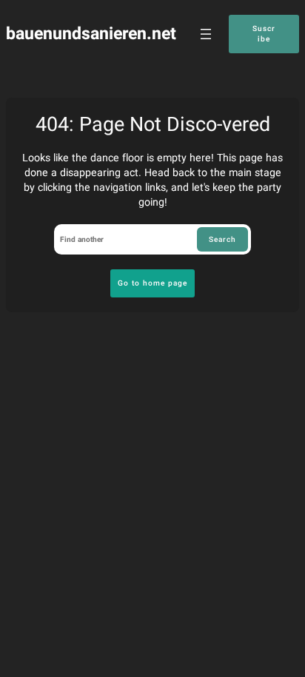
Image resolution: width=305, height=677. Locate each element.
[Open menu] (206, 34)
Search (222, 239)
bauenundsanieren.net (91, 34)
